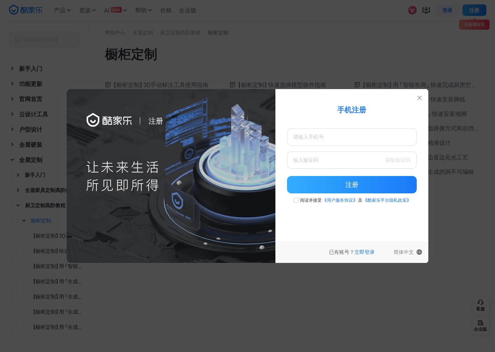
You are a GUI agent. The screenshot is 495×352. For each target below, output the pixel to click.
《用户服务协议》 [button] (340, 200)
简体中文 (404, 252)
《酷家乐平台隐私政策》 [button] (387, 200)
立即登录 (364, 252)
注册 (351, 184)
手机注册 (351, 109)
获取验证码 (398, 160)
